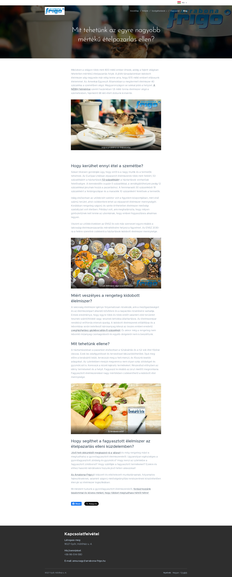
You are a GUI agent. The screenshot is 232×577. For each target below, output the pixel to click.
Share (77, 504)
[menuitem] (135, 11)
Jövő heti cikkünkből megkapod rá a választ (96, 452)
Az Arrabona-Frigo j (82, 474)
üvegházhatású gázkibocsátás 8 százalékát (95, 330)
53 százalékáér (110, 179)
